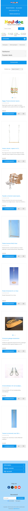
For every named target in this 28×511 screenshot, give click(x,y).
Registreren (10, 8)
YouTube (19, 487)
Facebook (8, 487)
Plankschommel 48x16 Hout (9, 243)
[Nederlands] (11, 2)
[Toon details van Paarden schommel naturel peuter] (14, 181)
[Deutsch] (15, 2)
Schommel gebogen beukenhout (10, 338)
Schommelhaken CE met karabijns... (12, 386)
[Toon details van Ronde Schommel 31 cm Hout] (14, 276)
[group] (14, 86)
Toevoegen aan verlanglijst (23, 113)
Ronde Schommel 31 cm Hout (10, 291)
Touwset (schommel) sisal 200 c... (11, 433)
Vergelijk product (18, 113)
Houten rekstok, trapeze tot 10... (11, 148)
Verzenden (20, 498)
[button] (12, 97)
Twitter (12, 487)
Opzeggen (18, 500)
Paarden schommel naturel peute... (11, 196)
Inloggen (19, 8)
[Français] (17, 2)
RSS (15, 487)
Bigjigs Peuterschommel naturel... (11, 101)
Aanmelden (11, 500)
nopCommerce (16, 508)
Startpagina (5, 44)
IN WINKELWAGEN (9, 113)
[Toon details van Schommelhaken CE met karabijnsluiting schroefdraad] (14, 371)
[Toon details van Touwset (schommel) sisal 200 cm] (14, 418)
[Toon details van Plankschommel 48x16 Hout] (14, 228)
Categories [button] (6, 38)
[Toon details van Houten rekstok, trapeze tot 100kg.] (14, 133)
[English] (13, 2)
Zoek (21, 28)
